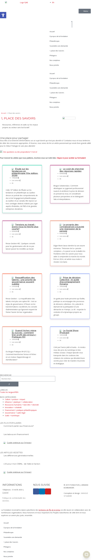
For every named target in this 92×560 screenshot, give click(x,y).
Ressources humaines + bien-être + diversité (22, 405)
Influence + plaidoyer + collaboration (19, 402)
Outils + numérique (12, 415)
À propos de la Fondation (59, 36)
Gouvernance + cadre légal (15, 413)
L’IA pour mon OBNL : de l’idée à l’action (22, 464)
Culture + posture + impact (15, 399)
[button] (3, 15)
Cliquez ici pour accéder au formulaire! (71, 158)
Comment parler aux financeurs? (19, 426)
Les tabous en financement (16, 434)
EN (53, 2)
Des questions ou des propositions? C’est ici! (20, 152)
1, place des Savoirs (57, 51)
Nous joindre (54, 65)
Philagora (53, 55)
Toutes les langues (7, 392)
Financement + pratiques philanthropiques (21, 410)
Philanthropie (54, 41)
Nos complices (55, 60)
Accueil (52, 31)
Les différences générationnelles (18, 455)
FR (15, 392)
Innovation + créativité (13, 407)
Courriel (5, 492)
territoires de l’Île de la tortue (49, 510)
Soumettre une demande (59, 46)
